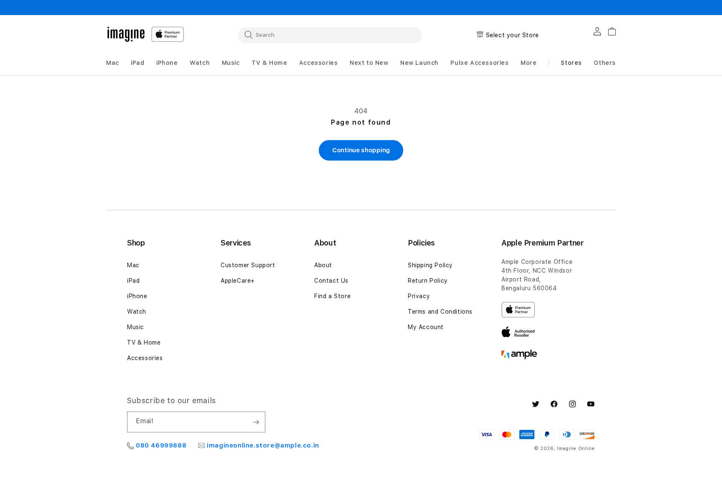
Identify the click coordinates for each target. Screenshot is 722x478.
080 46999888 (161, 445)
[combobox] (330, 34)
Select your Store (512, 35)
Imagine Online (576, 448)
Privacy (419, 296)
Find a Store (332, 296)
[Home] (126, 34)
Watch (136, 311)
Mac (133, 265)
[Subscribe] (256, 422)
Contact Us (331, 280)
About (323, 265)
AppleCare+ (238, 280)
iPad (133, 280)
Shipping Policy (430, 265)
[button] (112, 62)
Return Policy (428, 280)
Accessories (145, 358)
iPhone (137, 296)
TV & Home (143, 342)
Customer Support (248, 265)
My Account (426, 327)
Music (135, 327)
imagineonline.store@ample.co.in (263, 445)
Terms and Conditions (440, 311)
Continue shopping (361, 150)
